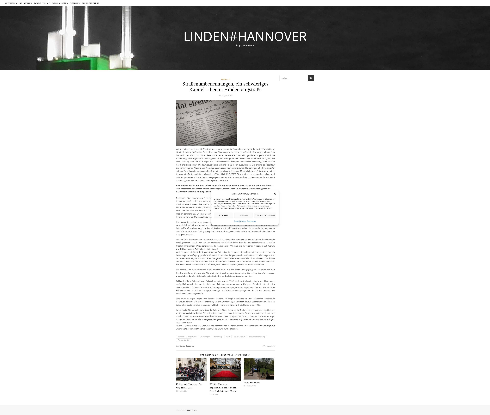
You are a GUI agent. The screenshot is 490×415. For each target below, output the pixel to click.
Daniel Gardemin (187, 346)
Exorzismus (192, 336)
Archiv (65, 3)
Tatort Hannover (252, 382)
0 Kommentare (268, 346)
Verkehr (28, 3)
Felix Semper (205, 336)
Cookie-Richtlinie (240, 221)
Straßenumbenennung (257, 336)
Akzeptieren (223, 215)
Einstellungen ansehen (265, 215)
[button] (274, 194)
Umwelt (37, 3)
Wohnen (56, 3)
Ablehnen (244, 215)
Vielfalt (47, 3)
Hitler (228, 336)
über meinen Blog (13, 3)
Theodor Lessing (183, 340)
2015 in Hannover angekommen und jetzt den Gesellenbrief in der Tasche (223, 387)
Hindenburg (218, 336)
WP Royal (192, 410)
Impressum (75, 3)
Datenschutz (251, 221)
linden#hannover (245, 36)
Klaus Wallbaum (239, 336)
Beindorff (181, 336)
